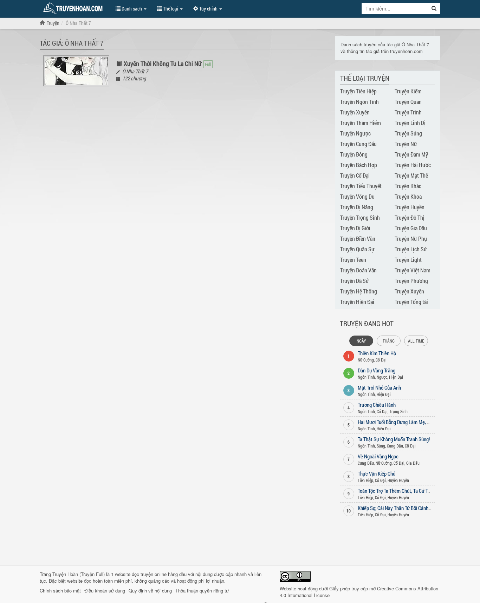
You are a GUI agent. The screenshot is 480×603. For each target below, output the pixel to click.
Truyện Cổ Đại (355, 175)
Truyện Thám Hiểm (360, 122)
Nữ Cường (366, 360)
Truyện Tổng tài (411, 301)
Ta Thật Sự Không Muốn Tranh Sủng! (394, 439)
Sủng (381, 446)
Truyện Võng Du (357, 196)
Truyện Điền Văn (357, 238)
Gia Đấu (413, 463)
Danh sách (132, 8)
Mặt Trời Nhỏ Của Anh (379, 387)
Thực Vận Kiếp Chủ (376, 473)
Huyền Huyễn (398, 480)
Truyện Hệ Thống (358, 291)
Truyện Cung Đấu (358, 143)
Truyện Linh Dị (410, 122)
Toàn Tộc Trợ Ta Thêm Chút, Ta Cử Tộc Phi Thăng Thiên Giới (416, 490)
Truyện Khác (408, 186)
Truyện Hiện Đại (357, 301)
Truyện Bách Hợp (358, 164)
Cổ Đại (381, 360)
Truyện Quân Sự (357, 249)
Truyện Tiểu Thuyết (361, 186)
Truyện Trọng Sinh (360, 217)
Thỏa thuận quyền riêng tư (202, 591)
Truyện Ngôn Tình (359, 101)
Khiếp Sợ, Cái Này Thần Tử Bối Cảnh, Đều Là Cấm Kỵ (409, 507)
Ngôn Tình (366, 377)
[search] (434, 8)
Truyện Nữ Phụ (411, 238)
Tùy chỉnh (208, 8)
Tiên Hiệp (365, 480)
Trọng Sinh (398, 411)
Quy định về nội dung (150, 591)
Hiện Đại (396, 377)
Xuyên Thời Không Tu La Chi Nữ (163, 63)
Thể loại (170, 8)
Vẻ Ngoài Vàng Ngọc (378, 456)
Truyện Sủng (408, 133)
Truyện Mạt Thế (411, 175)
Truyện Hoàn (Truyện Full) (78, 574)
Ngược (382, 377)
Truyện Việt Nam (412, 270)
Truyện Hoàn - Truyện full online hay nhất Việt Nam (74, 8)
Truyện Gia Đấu (411, 228)
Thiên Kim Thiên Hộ (377, 353)
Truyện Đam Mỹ (411, 154)
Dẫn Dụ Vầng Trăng (376, 370)
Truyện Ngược (355, 133)
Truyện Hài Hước (413, 164)
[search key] (395, 8)
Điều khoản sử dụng (104, 591)
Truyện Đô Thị (409, 217)
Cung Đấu (395, 446)
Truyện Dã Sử (354, 280)
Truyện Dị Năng (356, 207)
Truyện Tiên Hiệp (358, 91)
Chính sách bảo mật (60, 591)
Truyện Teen (353, 259)
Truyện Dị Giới (355, 228)
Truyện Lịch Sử (411, 249)
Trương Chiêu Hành (377, 404)
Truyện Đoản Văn (358, 270)
